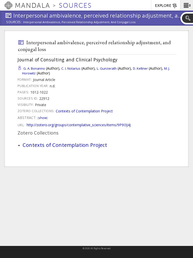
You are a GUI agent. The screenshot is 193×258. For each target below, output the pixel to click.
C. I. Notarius (70, 68)
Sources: (14, 22)
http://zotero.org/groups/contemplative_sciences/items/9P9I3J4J (79, 124)
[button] (186, 5)
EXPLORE (163, 6)
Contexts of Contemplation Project (84, 111)
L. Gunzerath (107, 68)
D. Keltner (140, 68)
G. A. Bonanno (34, 68)
